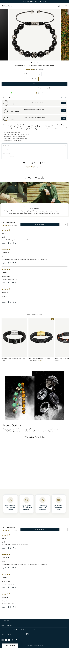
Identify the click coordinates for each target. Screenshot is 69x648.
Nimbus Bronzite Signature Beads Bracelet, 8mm (35, 102)
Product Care (8, 157)
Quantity (33, 74)
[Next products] (65, 98)
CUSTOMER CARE (8, 621)
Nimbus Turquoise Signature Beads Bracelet (35, 117)
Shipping (6, 149)
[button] (30, 70)
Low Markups (8, 145)
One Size (34, 79)
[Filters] (61, 224)
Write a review (39, 224)
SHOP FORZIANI (7, 625)
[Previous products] (62, 98)
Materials (7, 153)
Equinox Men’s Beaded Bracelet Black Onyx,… (34, 109)
